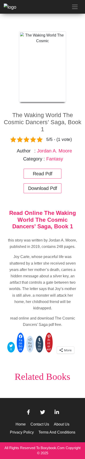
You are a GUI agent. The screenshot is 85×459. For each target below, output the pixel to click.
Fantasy (54, 158)
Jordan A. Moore (54, 150)
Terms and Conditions (56, 432)
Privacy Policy (22, 432)
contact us (39, 424)
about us (61, 424)
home (21, 424)
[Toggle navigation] (74, 6)
